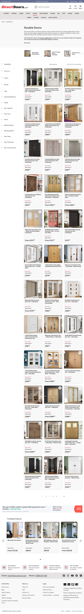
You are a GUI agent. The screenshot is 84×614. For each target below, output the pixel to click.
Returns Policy (26, 598)
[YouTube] (72, 575)
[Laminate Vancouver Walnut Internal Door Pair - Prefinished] (33, 183)
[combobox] (52, 7)
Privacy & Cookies (48, 592)
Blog (68, 1)
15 (64, 496)
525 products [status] (53, 64)
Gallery (80, 1)
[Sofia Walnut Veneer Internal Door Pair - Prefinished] (33, 430)
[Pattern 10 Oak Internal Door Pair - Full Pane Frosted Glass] (73, 183)
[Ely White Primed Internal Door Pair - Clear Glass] (73, 289)
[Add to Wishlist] (40, 70)
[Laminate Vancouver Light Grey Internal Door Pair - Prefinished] (73, 148)
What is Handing (6, 598)
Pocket (28, 13)
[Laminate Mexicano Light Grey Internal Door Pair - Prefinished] (53, 148)
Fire (59, 13)
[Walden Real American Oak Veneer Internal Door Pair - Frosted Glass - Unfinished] (73, 395)
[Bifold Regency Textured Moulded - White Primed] (51, 530)
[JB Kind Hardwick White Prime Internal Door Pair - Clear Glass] (53, 77)
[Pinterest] (76, 575)
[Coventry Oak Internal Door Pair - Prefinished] (73, 359)
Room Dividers (44, 13)
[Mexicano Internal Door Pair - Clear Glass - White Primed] (73, 254)
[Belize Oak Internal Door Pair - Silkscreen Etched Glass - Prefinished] (33, 218)
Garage (70, 13)
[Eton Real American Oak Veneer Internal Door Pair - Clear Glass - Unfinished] (53, 183)
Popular (43, 17)
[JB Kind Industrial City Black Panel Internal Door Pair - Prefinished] (33, 465)
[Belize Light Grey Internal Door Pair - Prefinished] (33, 289)
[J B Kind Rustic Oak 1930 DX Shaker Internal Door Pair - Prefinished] (53, 113)
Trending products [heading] (14, 519)
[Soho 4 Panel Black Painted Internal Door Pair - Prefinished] (73, 218)
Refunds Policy (47, 590)
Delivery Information (28, 595)
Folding (52, 13)
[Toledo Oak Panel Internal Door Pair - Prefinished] (53, 395)
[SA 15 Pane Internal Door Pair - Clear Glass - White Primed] (53, 430)
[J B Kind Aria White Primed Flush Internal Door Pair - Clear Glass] (33, 113)
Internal (14, 13)
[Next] (80, 540)
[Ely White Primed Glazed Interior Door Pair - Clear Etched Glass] (53, 289)
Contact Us (25, 592)
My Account (5, 587)
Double (35, 13)
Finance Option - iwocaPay (51, 595)
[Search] (36, 7)
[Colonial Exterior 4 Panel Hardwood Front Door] (69, 530)
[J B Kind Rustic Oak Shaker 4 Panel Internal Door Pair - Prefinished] (73, 113)
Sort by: (74, 64)
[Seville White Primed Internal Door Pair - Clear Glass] (73, 324)
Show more (27, 42)
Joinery (29, 17)
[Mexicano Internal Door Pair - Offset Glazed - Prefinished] (53, 324)
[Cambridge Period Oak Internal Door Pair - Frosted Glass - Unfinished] (73, 430)
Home (3, 21)
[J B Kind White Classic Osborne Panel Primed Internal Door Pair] (33, 324)
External (6, 13)
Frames (77, 13)
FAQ (23, 590)
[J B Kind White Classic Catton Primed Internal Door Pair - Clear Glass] (33, 359)
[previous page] (38, 496)
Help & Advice (73, 1)
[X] (80, 575)
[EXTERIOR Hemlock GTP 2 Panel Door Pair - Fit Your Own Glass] (53, 218)
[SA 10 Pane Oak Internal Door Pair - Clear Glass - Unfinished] (73, 77)
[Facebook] (63, 575)
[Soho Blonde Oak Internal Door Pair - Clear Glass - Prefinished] (33, 395)
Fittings (36, 17)
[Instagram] (68, 575)
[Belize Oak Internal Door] (15, 530)
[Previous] (3, 540)
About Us (25, 587)
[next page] (67, 496)
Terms (63, 611)
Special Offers (53, 17)
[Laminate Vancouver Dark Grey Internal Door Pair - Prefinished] (33, 148)
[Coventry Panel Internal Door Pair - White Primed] (73, 465)
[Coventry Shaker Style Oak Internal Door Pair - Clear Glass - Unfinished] (53, 359)
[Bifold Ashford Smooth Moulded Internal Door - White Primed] (33, 530)
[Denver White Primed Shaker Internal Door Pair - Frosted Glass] (33, 254)
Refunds (68, 611)
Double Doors (9, 21)
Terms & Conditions (49, 587)
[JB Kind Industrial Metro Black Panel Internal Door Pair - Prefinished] (53, 465)
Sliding (21, 13)
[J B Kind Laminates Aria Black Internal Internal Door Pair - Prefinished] (33, 77)
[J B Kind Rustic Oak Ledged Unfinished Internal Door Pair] (53, 254)
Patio (63, 13)
